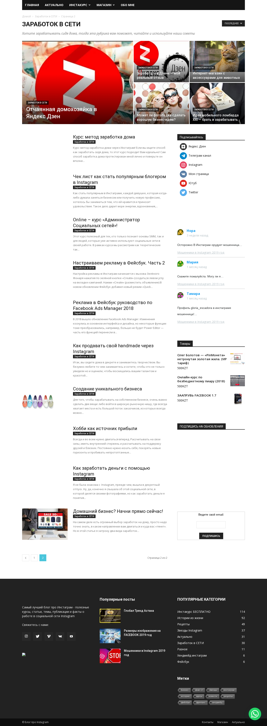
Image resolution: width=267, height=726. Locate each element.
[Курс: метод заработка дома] (45, 157)
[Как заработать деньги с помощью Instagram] (45, 488)
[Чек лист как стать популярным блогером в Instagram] (45, 196)
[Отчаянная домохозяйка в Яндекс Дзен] (77, 88)
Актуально (54, 5)
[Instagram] (26, 636)
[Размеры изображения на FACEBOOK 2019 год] (110, 636)
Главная (32, 5)
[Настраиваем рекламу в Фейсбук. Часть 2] (37, 275)
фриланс (200, 702)
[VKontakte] (60, 636)
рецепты (228, 696)
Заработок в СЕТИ (46, 16)
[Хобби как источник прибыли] (45, 448)
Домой (26, 16)
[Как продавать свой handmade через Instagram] (45, 365)
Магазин (104, 5)
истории (185, 696)
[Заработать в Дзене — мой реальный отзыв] (161, 61)
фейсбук (185, 702)
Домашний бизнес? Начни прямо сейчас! (118, 511)
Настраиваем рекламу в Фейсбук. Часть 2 (119, 262)
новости (213, 696)
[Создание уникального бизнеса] (37, 401)
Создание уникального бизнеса (107, 388)
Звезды (213, 690)
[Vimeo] (49, 636)
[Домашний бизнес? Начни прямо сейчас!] (45, 524)
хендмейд (217, 702)
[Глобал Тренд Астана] (110, 616)
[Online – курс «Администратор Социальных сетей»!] (45, 239)
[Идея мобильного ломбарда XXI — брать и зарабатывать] (217, 103)
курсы (199, 696)
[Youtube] (71, 636)
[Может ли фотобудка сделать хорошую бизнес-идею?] (161, 103)
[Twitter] (37, 636)
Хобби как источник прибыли (105, 428)
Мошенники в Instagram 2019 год (200, 252)
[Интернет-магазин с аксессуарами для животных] (217, 56)
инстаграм (229, 690)
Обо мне (128, 5)
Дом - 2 (199, 690)
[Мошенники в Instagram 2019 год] (110, 656)
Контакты (207, 722)
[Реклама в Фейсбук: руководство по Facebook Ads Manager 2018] (37, 315)
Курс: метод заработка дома (104, 137)
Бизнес (185, 690)
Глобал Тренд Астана (139, 610)
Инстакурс (78, 5)
